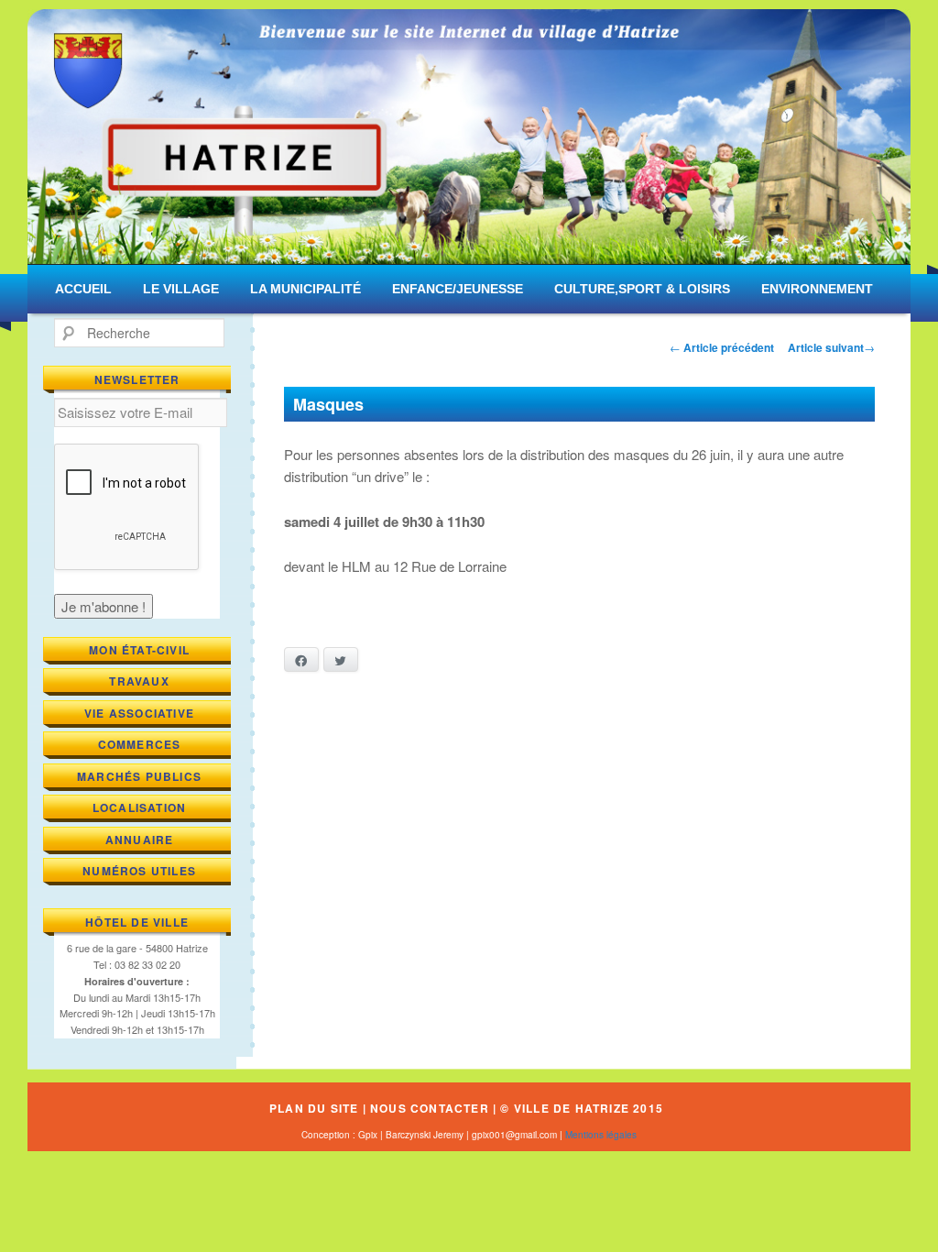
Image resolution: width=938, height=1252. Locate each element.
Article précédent (722, 347)
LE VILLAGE (181, 288)
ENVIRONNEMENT (817, 288)
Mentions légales (601, 1134)
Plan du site (313, 1108)
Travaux (139, 681)
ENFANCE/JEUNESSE (457, 288)
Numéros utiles (139, 870)
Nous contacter (429, 1108)
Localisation (139, 807)
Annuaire (139, 839)
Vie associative (139, 713)
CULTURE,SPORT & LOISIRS (642, 288)
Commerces (139, 744)
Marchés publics (139, 776)
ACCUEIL (83, 288)
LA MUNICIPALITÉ (305, 288)
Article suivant (831, 347)
